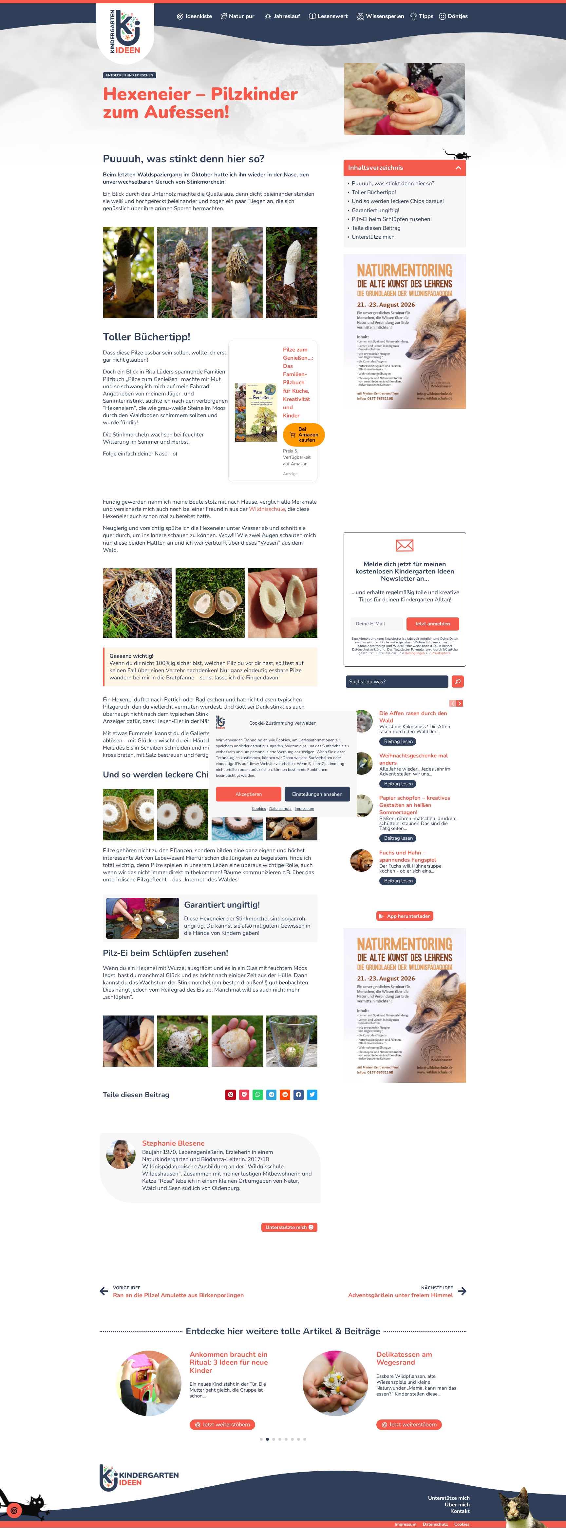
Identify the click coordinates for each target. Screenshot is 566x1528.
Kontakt (460, 1511)
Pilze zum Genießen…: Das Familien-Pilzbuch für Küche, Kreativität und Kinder (297, 382)
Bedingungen (415, 653)
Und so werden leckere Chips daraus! (398, 201)
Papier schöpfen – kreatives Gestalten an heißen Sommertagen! (414, 805)
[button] (129, 75)
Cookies (259, 809)
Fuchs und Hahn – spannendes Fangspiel (407, 856)
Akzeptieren (249, 794)
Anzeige (290, 473)
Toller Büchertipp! (374, 193)
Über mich (457, 1504)
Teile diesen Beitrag (376, 228)
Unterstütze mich (373, 237)
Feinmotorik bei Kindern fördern (417, 1358)
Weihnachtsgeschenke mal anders (413, 759)
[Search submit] (458, 681)
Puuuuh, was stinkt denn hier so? (393, 184)
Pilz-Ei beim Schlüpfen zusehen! (392, 219)
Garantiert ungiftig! (375, 211)
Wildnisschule (267, 509)
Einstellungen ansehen (317, 794)
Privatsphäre (441, 653)
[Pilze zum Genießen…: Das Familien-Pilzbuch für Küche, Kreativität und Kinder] (256, 411)
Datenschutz (280, 809)
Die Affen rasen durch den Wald (413, 717)
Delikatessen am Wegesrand (217, 1358)
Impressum (304, 809)
